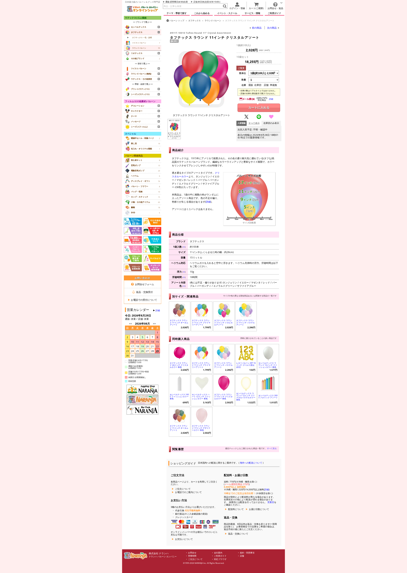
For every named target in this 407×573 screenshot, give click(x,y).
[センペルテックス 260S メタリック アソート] (268, 383)
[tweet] (246, 118)
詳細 (157, 310)
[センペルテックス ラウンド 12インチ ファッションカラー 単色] (268, 352)
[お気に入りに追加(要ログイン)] (271, 118)
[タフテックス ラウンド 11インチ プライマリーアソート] (201, 310)
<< (130, 323)
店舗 (195, 1)
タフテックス (194, 20)
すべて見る (272, 448)
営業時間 (192, 556)
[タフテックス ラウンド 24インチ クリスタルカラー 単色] (179, 352)
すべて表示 (254, 123)
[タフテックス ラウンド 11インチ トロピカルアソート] (224, 310)
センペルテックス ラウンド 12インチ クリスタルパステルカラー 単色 (245, 396)
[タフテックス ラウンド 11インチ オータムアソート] (179, 310)
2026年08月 (143, 323)
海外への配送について (251, 462)
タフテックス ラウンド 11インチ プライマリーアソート (201, 322)
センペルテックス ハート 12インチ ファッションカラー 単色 (201, 396)
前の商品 (257, 27)
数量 (243, 79)
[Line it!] (258, 118)
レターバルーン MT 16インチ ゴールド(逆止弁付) (246, 365)
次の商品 (272, 27)
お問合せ (192, 553)
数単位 (242, 73)
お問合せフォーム (144, 284)
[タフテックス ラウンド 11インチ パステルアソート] (246, 310)
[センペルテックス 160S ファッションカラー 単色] (179, 383)
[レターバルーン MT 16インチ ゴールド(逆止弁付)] (246, 352)
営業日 (270, 502)
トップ (176, 20)
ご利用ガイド (220, 556)
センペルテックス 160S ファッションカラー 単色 (179, 396)
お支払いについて (184, 539)
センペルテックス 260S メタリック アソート (268, 396)
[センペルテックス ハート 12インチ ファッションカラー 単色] (201, 383)
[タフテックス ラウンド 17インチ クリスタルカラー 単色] (224, 383)
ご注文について (183, 488)
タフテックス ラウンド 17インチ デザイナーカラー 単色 (201, 427)
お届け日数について (259, 509)
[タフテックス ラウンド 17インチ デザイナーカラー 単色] (201, 415)
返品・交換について (238, 533)
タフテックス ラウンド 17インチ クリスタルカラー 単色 (223, 396)
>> (154, 323)
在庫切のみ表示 (271, 123)
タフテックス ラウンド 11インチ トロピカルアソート (223, 322)
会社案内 (218, 553)
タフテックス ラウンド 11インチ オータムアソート (179, 322)
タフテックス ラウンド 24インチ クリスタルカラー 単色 (179, 365)
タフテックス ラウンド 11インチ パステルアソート (245, 322)
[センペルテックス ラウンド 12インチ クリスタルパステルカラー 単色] (246, 383)
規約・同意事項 (247, 553)
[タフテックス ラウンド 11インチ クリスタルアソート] (201, 110)
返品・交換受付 (144, 292)
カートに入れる (258, 107)
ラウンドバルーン (213, 20)
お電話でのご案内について (188, 492)
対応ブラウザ (220, 559)
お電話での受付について (142, 299)
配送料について (236, 509)
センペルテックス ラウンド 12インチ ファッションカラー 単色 (268, 365)
